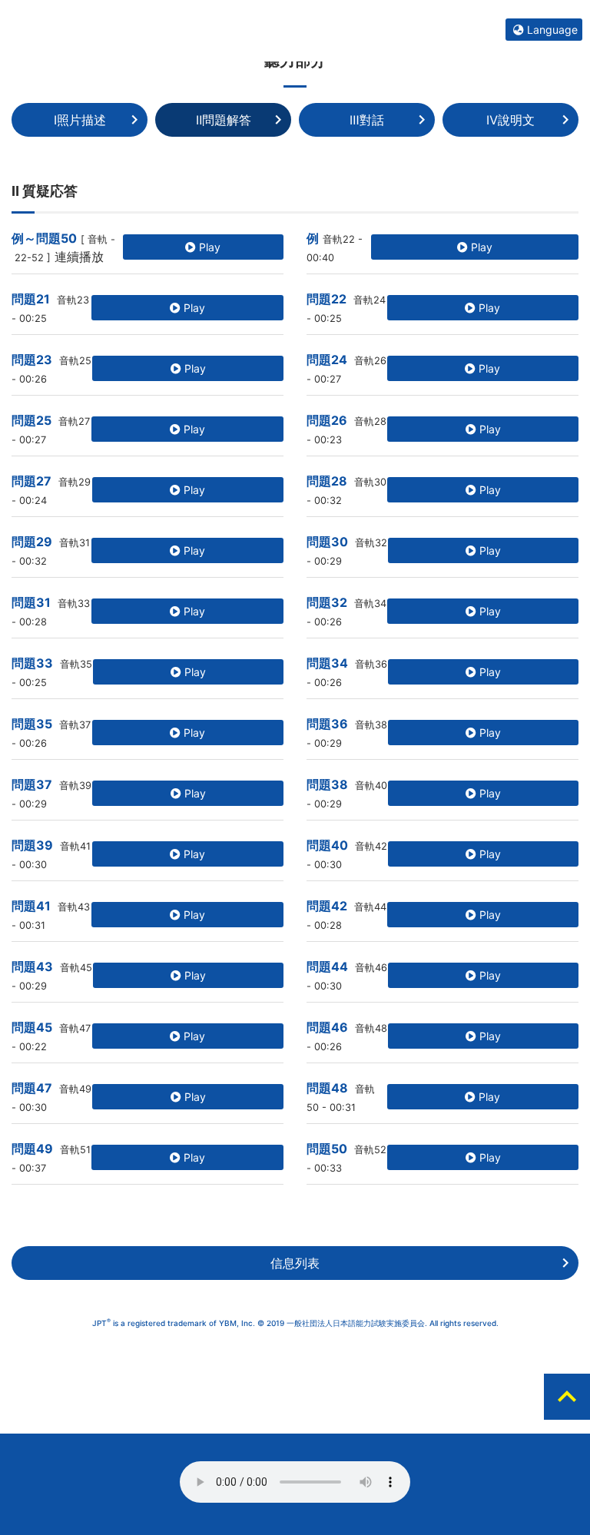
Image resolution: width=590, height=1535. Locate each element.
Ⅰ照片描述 (80, 120)
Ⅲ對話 (367, 120)
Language (551, 29)
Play (208, 247)
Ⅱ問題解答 (223, 120)
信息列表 (295, 1263)
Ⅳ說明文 (510, 120)
